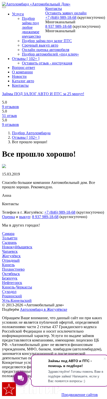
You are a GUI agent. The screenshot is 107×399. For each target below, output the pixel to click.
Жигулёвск (11, 256)
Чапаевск (10, 251)
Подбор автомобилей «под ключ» (50, 54)
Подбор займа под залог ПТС (47, 41)
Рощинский (12, 296)
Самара (8, 233)
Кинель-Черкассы (17, 287)
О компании (22, 72)
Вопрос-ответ (23, 67)
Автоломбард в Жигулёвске (43, 309)
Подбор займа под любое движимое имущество (31, 27)
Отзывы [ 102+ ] (25, 59)
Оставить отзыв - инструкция (47, 63)
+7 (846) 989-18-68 (60, 17)
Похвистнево (13, 269)
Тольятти (9, 238)
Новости (19, 76)
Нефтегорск (12, 283)
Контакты (53, 8)
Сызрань (9, 242)
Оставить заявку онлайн (66, 13)
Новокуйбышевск (17, 247)
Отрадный (11, 260)
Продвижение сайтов (79, 395)
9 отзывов (10, 107)
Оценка (8, 217)
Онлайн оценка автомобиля (45, 50)
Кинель (8, 265)
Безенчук (9, 278)
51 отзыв (9, 116)
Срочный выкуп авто (40, 45)
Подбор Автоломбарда (31, 133)
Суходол (9, 291)
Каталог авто (23, 81)
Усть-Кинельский (17, 300)
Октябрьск (11, 274)
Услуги (18, 14)
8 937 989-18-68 (58, 26)
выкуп (24, 217)
